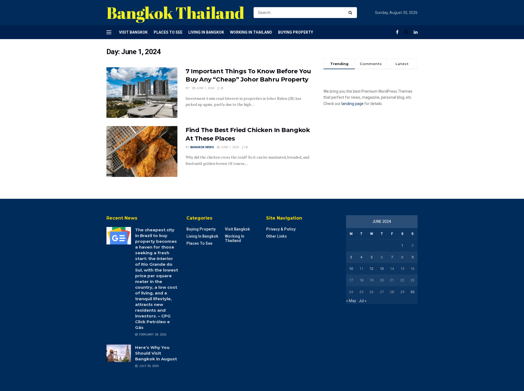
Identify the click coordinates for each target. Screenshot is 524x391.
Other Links (276, 236)
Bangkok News (202, 147)
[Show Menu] (108, 32)
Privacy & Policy (281, 229)
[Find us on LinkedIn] (416, 32)
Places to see (168, 32)
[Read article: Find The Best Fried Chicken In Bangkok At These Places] (141, 151)
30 (412, 292)
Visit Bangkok (133, 32)
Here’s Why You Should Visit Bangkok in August (156, 353)
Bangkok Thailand (175, 12)
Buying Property (295, 32)
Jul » (363, 301)
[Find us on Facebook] (397, 32)
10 (351, 269)
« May (351, 301)
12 (371, 269)
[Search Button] (351, 12)
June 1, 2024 (204, 88)
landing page (352, 103)
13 (382, 269)
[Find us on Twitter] (406, 32)
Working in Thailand (251, 32)
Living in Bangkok (206, 32)
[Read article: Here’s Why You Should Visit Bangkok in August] (118, 353)
